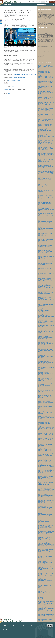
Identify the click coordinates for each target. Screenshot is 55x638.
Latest (13, 625)
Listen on (6, 82)
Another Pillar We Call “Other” (44, 591)
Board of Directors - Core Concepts (45, 323)
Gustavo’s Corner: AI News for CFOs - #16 (46, 77)
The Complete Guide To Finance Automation (46, 531)
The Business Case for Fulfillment (44, 91)
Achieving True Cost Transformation (45, 386)
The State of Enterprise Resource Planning (46, 446)
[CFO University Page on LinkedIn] (51, 626)
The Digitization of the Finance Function (45, 556)
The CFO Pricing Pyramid (43, 118)
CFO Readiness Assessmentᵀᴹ (22, 88)
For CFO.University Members (43, 235)
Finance (4, 626)
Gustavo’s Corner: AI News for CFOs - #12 (46, 97)
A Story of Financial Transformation (45, 598)
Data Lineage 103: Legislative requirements (46, 615)
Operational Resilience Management (45, 372)
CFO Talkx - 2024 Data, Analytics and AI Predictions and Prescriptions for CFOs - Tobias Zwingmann (46, 350)
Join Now (30, 625)
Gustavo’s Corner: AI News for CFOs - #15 (46, 80)
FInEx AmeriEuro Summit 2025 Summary (45, 478)
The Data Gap (41, 597)
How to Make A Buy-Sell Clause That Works (46, 66)
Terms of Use (31, 628)
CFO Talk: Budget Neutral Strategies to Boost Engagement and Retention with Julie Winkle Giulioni (46, 182)
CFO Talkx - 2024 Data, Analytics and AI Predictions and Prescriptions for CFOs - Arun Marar (45, 219)
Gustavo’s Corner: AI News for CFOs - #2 (45, 125)
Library (43, 1)
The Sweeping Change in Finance (44, 78)
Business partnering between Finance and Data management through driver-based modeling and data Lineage (46, 608)
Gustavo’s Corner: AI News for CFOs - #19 (46, 70)
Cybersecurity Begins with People (44, 411)
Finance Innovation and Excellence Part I (45, 250)
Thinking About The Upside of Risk (44, 385)
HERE (12, 86)
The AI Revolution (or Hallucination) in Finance (46, 136)
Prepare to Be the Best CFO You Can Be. (45, 73)
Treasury (4, 628)
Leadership (5, 629)
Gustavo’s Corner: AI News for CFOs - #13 (46, 88)
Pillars (13, 628)
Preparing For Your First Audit (44, 317)
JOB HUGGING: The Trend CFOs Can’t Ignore (46, 90)
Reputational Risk (42, 369)
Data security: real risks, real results (45, 403)
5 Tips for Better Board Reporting (44, 306)
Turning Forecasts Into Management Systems (46, 325)
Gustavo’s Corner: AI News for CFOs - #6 (45, 121)
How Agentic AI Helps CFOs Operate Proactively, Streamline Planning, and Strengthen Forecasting (46, 417)
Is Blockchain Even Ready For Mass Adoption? (46, 316)
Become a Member (7, 89)
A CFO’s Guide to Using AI (43, 184)
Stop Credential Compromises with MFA (45, 312)
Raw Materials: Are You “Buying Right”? (45, 342)
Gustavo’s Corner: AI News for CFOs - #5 (45, 456)
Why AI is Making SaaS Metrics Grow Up (45, 448)
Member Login (52, 1)
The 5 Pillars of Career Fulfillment (44, 85)
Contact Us (31, 626)
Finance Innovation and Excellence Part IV (46, 244)
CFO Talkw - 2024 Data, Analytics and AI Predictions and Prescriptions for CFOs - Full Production (45, 226)
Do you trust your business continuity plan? (46, 402)
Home (29, 1)
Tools (47, 1)
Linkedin (9, 93)
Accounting (5, 625)
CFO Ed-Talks (22, 625)
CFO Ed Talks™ (38, 1)
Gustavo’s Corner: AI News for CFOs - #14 (46, 83)
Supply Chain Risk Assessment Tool (45, 395)
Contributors (14, 626)
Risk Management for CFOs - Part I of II (45, 272)
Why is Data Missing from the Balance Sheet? (46, 587)
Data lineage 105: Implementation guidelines (46, 613)
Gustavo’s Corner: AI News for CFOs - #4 (45, 124)
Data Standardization (42, 572)
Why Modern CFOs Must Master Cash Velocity (46, 75)
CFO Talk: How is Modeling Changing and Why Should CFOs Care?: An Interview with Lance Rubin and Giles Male (46, 569)
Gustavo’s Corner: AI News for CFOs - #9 (45, 104)
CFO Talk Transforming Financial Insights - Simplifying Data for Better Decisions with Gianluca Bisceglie (45, 143)
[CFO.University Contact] (48, 626)
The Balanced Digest (12, 92)
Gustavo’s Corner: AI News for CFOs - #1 (45, 126)
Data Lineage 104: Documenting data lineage (46, 614)
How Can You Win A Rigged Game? (44, 401)
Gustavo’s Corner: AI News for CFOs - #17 (46, 76)
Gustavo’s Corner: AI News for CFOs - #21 (46, 65)
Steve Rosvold (14, 14)
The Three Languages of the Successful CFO (46, 130)
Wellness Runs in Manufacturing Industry (45, 405)
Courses (33, 1)
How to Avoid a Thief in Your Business (45, 268)
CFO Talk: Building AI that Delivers (44, 415)
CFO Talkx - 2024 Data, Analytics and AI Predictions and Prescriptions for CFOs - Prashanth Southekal (45, 222)
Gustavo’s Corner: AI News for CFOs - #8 (45, 110)
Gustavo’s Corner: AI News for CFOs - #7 (45, 116)
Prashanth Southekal (7, 14)
